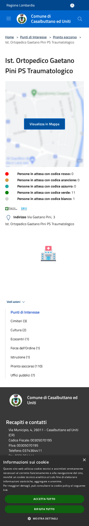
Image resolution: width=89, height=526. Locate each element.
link (5, 490)
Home (9, 37)
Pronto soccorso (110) (26, 366)
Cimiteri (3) (19, 320)
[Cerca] (80, 19)
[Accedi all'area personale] (72, 5)
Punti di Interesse (33, 37)
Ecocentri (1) (20, 339)
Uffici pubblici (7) (23, 375)
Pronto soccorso (65, 37)
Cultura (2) (18, 330)
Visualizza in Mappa (44, 124)
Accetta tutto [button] (44, 499)
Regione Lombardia (20, 5)
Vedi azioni (14, 301)
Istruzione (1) (20, 357)
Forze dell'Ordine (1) (25, 348)
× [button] (84, 460)
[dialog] (44, 490)
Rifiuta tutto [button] (44, 509)
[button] (44, 518)
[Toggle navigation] (8, 18)
